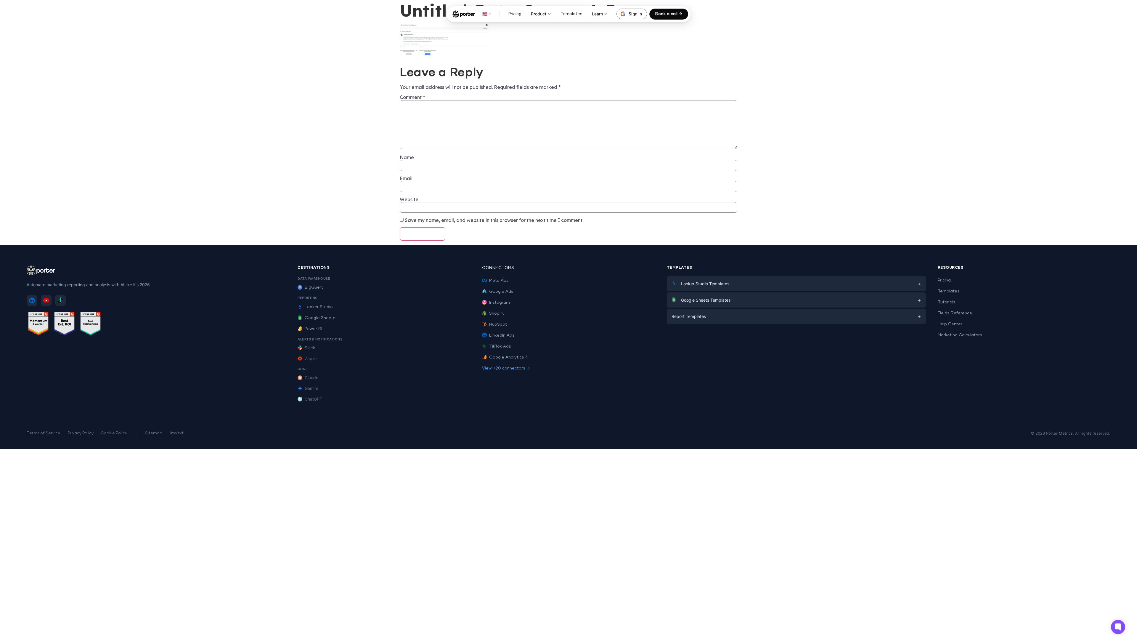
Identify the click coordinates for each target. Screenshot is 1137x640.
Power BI (313, 329)
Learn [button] (597, 13)
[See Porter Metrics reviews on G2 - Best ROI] (64, 324)
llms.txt (176, 433)
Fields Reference (955, 313)
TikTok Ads (500, 346)
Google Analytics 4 (508, 357)
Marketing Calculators (960, 335)
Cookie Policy (114, 433)
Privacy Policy (81, 433)
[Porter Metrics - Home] (463, 13)
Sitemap (153, 433)
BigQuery (314, 287)
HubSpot (498, 324)
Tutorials (946, 302)
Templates (571, 14)
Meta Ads (499, 281)
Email (406, 178)
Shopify (497, 313)
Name (407, 157)
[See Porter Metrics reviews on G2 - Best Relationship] (90, 324)
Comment (412, 97)
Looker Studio (319, 307)
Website (409, 199)
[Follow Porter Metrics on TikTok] (60, 300)
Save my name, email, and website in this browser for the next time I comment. (494, 220)
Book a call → (668, 14)
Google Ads (501, 291)
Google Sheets (320, 318)
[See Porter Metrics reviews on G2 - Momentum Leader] (38, 324)
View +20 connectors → (506, 368)
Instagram (499, 302)
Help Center (950, 324)
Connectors (498, 268)
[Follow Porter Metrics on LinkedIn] (32, 300)
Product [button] (538, 13)
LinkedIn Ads (502, 335)
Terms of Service (43, 433)
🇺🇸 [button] (484, 13)
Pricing (514, 14)
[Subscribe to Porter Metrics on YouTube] (46, 300)
